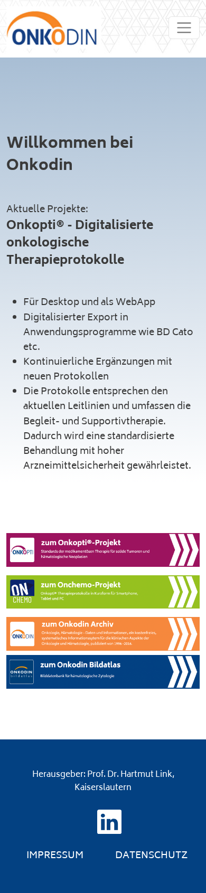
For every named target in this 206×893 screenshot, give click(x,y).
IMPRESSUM (54, 856)
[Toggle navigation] (184, 27)
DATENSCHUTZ (151, 856)
